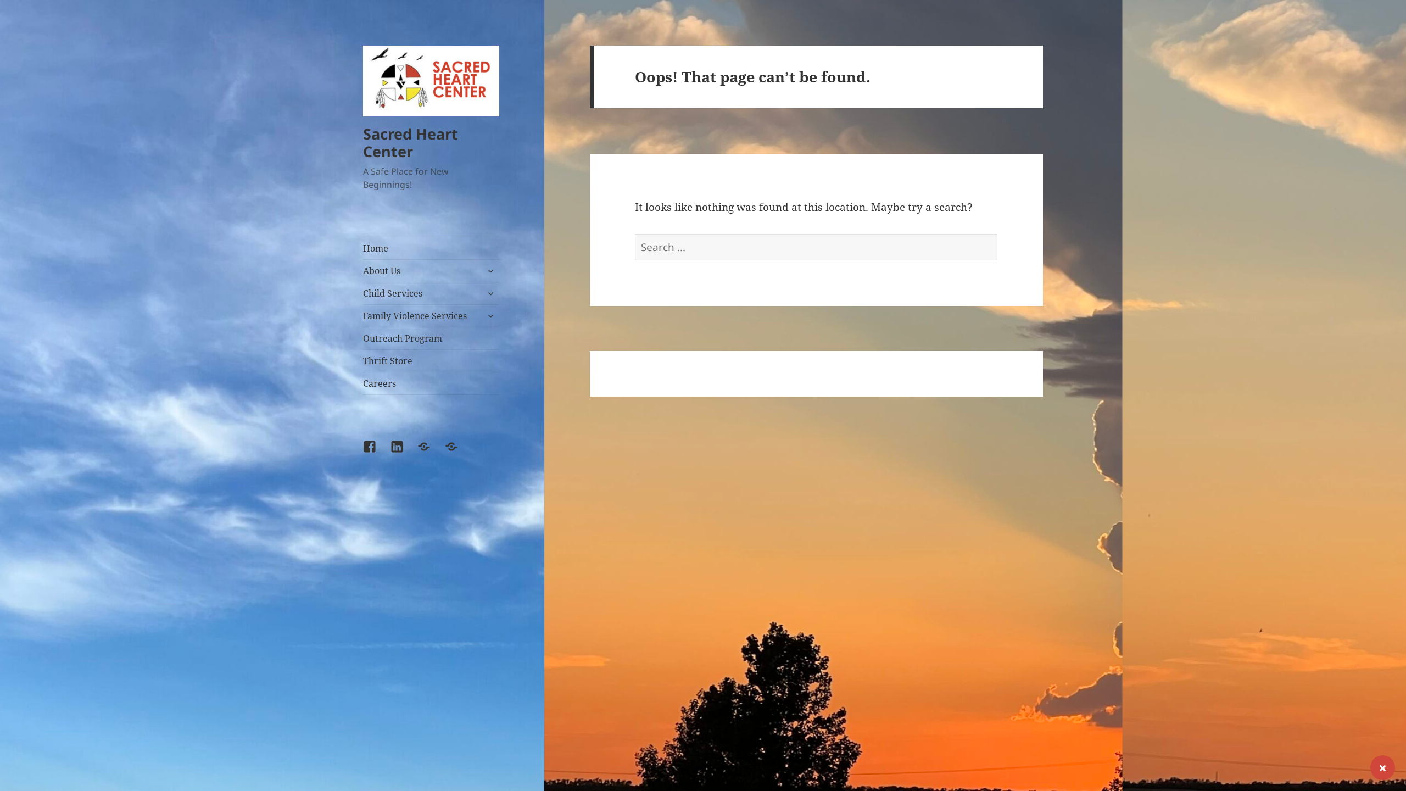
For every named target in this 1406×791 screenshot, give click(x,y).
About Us (381, 271)
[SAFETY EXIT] (1382, 767)
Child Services (392, 293)
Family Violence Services (415, 316)
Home (375, 248)
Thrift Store (387, 361)
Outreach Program (402, 338)
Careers (379, 383)
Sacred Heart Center (410, 142)
